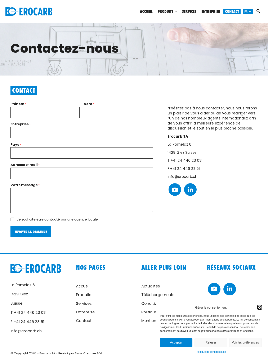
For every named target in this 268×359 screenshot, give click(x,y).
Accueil (82, 286)
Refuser (210, 342)
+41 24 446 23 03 (186, 160)
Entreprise (20, 124)
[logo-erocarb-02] (28, 11)
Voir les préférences (245, 342)
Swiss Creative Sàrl (88, 353)
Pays (15, 144)
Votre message (25, 185)
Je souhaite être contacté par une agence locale (57, 219)
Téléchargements (157, 294)
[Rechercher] (258, 11)
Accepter (176, 342)
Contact (83, 320)
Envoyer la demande (31, 232)
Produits (83, 294)
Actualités (150, 286)
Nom (89, 104)
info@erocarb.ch (182, 176)
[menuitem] (146, 11)
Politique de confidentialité (211, 351)
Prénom (18, 104)
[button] (260, 307)
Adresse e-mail (25, 165)
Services (84, 303)
